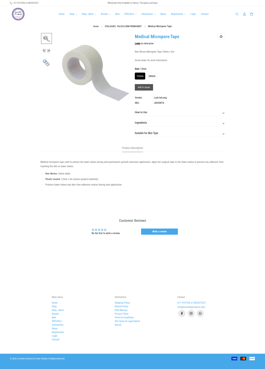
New (117, 14)
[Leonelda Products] (17, 14)
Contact (205, 14)
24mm (152, 76)
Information (147, 14)
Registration (177, 14)
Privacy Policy (122, 313)
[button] (251, 14)
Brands (104, 14)
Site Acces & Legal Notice (127, 321)
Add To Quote (144, 87)
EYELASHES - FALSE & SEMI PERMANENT (123, 26)
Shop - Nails (88, 14)
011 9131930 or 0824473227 (191, 302)
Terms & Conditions (124, 317)
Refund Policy (121, 306)
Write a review (159, 231)
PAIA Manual (121, 310)
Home (62, 14)
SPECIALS (129, 14)
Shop (71, 14)
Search (118, 324)
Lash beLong (160, 97)
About (163, 14)
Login (193, 14)
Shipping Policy (122, 302)
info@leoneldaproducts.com (191, 307)
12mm (140, 76)
